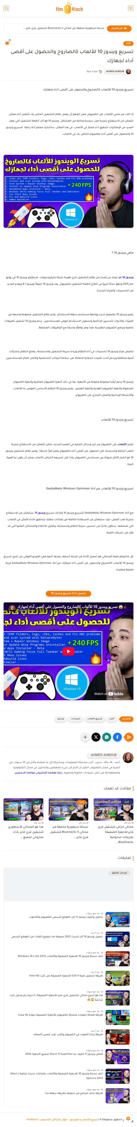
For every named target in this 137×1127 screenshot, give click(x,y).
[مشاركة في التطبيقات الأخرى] (85, 737)
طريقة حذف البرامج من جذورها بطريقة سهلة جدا (74, 1093)
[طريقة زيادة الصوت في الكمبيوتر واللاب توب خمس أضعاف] (118, 1037)
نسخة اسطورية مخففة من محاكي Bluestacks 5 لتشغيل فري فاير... (63, 28)
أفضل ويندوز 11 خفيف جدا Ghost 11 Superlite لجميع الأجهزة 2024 (64, 1054)
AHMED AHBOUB (115, 71)
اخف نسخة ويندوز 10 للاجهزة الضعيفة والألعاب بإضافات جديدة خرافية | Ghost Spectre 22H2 (56, 1076)
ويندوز (60, 719)
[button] (117, 737)
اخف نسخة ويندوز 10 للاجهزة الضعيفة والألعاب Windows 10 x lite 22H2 (60, 956)
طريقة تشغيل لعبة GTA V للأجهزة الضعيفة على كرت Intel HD (66, 976)
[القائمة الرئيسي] (130, 8)
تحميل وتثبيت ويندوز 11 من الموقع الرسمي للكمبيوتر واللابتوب (66, 917)
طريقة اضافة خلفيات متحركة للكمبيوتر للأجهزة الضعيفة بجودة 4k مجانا (60, 1015)
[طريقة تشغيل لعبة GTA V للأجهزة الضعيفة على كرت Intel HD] (118, 978)
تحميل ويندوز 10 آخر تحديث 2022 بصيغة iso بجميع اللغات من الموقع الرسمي (57, 937)
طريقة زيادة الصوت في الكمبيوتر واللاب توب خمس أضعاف (68, 1034)
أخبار (128, 43)
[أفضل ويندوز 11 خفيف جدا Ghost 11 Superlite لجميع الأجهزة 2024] (118, 1056)
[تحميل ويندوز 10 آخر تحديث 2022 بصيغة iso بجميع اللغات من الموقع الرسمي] (118, 939)
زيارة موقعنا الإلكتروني (49, 773)
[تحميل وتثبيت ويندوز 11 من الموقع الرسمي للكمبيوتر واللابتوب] (118, 919)
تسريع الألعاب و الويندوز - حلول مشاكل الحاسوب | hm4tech (62, 1119)
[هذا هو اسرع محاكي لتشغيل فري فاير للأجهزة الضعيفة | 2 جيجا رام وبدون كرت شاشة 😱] (118, 997)
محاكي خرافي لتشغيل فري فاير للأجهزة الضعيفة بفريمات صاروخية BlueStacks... (115, 835)
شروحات (75, 719)
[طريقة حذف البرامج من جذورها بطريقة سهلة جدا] (118, 1095)
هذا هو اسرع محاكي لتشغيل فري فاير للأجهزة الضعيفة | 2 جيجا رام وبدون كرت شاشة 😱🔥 (56, 998)
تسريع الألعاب (94, 719)
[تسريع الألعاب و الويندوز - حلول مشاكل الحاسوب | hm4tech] (68, 8)
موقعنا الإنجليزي (25, 773)
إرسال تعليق (119, 873)
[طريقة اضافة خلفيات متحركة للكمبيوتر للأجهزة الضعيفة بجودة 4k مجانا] (118, 1017)
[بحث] (6, 8)
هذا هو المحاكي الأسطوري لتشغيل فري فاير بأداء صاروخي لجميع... (25, 832)
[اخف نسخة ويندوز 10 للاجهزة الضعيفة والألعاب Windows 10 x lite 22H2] (118, 958)
